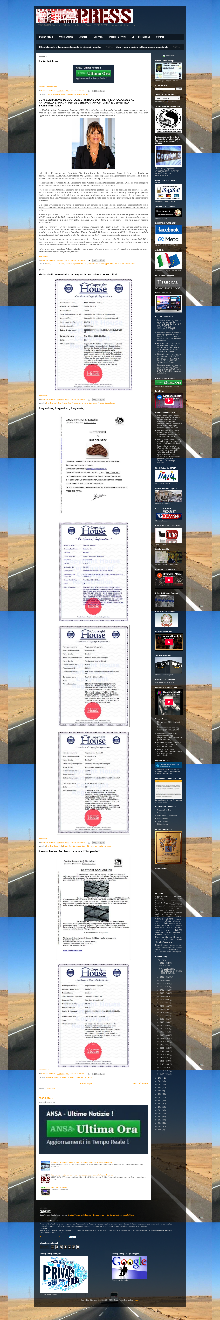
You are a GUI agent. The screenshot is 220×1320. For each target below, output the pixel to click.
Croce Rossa (176, 905)
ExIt (162, 915)
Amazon (83, 37)
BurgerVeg (77, 846)
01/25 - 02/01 (165, 1064)
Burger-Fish (58, 846)
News (63, 94)
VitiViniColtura (166, 951)
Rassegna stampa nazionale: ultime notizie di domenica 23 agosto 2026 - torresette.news (168, 729)
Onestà (168, 932)
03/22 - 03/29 (165, 1038)
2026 (160, 960)
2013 (160, 1117)
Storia (179, 939)
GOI (163, 917)
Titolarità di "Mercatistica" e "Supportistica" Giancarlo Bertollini (78, 274)
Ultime (179, 947)
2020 (160, 1094)
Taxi (180, 945)
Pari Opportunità (107, 264)
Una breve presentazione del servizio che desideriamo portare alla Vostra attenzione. (82, 1175)
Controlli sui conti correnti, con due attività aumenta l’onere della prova (169, 441)
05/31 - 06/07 (165, 1006)
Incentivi (179, 919)
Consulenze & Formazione (167, 816)
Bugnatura (57, 1077)
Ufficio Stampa (66, 37)
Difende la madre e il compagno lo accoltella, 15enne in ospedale (70, 47)
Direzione (166, 909)
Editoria (179, 911)
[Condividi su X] (98, 91)
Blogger (136, 1300)
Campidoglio (159, 899)
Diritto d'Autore (176, 909)
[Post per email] (89, 91)
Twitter (173, 947)
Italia (166, 923)
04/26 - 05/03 (165, 1022)
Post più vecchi (140, 1083)
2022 (160, 1088)
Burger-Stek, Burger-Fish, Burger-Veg (61, 408)
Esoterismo (178, 913)
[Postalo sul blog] (96, 91)
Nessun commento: (78, 91)
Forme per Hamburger (98, 846)
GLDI (157, 917)
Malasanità (179, 925)
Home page (86, 1083)
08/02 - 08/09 (165, 980)
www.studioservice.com (48, 87)
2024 (160, 1081)
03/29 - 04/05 (165, 1035)
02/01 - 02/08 (165, 1061)
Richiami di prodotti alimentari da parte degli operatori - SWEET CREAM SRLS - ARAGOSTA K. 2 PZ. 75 (169, 368)
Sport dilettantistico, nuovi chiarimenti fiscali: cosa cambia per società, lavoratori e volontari (169, 458)
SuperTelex (174, 945)
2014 (160, 1113)
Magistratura (169, 925)
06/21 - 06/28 (165, 996)
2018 (160, 1100)
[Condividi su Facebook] (101, 91)
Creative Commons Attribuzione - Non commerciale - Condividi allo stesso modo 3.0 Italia (101, 1215)
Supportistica (110, 403)
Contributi (158, 903)
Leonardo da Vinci (175, 923)
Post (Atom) (50, 1089)
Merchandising (77, 403)
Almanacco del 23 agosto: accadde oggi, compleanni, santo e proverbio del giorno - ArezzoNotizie (169, 752)
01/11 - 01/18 (165, 1071)
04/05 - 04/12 (165, 1032)
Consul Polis (162, 813)
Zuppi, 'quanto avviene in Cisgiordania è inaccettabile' (142, 47)
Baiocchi (61, 264)
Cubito (165, 907)
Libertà (157, 925)
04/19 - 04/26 (165, 1025)
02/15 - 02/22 (165, 1055)
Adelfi (48, 264)
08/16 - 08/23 (165, 963)
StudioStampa (71, 94)
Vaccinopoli (165, 949)
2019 (160, 1097)
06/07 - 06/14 (165, 1003)
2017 (160, 1104)
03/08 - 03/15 (165, 1045)
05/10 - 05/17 (165, 1016)
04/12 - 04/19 (165, 1029)
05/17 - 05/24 (165, 1012)
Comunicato (159, 901)
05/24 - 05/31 (165, 1009)
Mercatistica (66, 403)
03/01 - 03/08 (165, 1048)
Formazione (169, 915)
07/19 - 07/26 (165, 983)
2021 (160, 1091)
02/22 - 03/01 (165, 1051)
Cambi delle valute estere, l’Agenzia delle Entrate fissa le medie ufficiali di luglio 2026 (168, 448)
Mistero (168, 930)
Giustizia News (162, 818)
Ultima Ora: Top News (59, 1187)
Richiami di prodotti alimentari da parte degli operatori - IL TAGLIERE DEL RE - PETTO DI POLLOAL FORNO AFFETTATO (169, 324)
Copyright (98, 37)
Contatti (160, 37)
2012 (160, 1120)
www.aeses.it (44, 256)
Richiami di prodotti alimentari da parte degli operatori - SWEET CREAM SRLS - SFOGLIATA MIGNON (169, 336)
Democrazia (178, 907)
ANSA (50, 94)
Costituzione (177, 903)
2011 (160, 1123)
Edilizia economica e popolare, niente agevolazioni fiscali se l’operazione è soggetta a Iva (168, 432)
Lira (162, 925)
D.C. (85, 264)
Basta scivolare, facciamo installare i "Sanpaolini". (69, 851)
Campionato (171, 899)
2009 (160, 1130)
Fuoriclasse (178, 915)
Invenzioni (158, 923)
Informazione (177, 921)
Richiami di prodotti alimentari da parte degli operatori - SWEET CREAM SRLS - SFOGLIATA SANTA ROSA (169, 346)
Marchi (169, 927)
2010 (160, 1126)
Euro (157, 915)
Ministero (158, 930)
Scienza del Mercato (96, 403)
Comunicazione (176, 901)
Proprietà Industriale (176, 935)
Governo (169, 919)
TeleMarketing (166, 947)
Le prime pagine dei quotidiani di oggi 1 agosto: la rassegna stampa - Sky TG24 (169, 744)
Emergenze (158, 913)
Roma (176, 937)
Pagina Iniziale (46, 37)
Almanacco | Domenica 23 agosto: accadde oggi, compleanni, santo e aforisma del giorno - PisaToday (169, 737)
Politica (158, 935)
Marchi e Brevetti (117, 37)
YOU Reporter (176, 951)
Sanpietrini (88, 1077)
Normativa (159, 933)
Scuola (172, 939)
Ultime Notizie (82, 94)
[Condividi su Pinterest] (103, 91)
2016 (160, 1107)
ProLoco (166, 935)
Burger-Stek (67, 846)
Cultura (170, 907)
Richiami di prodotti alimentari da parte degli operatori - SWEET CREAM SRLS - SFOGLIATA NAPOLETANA (169, 357)
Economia (170, 911)
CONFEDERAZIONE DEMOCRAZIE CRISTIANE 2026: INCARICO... (170, 971)
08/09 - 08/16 (165, 977)
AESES (54, 264)
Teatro (157, 948)
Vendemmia (173, 949)
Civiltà (180, 899)
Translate (172, 102)
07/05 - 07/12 (165, 990)
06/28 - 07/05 (165, 993)
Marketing (57, 403)
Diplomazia (158, 909)
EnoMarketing (168, 913)
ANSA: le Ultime (48, 61)
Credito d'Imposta (161, 905)
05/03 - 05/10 (165, 1019)
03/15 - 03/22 (165, 1042)
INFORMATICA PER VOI (164, 682)
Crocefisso (159, 907)
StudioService (119, 264)
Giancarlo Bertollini (174, 917)
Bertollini (56, 94)
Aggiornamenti (161, 897)
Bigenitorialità (78, 264)
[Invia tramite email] (93, 91)
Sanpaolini (79, 1077)
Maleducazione (159, 927)
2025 (160, 1078)
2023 (160, 1084)
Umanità (158, 949)
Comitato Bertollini (164, 810)
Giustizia (91, 264)
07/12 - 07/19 (165, 987)
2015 (160, 1110)
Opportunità (177, 933)
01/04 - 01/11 (165, 1074)
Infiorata (168, 921)
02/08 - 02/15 (165, 1058)
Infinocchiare (159, 921)
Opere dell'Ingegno (141, 37)
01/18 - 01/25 (165, 1067)
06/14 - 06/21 (165, 1000)
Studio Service (162, 821)
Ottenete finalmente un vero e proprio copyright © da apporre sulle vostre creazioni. (82, 1162)
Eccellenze (159, 911)
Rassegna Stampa (163, 937)
